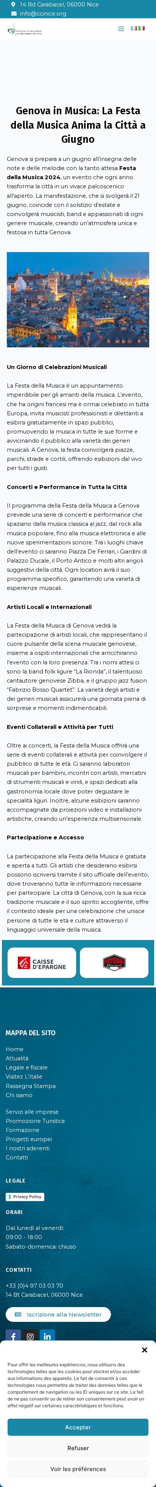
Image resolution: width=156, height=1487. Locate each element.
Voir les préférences (78, 1469)
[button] (144, 1350)
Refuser (78, 1448)
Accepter (78, 1427)
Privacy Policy (27, 1196)
